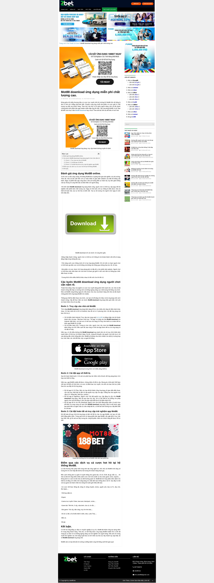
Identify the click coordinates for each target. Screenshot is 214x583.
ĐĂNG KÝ (136, 3)
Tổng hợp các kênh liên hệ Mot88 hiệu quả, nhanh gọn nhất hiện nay (141, 190)
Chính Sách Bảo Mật (136, 580)
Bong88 (137, 82)
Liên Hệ (146, 580)
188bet (137, 106)
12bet (135, 90)
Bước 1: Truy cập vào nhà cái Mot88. (76, 160)
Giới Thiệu (126, 580)
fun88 (135, 102)
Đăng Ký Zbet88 (113, 562)
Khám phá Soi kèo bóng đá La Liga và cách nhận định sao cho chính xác (141, 155)
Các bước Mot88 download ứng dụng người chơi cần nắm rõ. (81, 158)
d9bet (136, 94)
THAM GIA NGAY (147, 3)
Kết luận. (66, 168)
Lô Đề (86, 570)
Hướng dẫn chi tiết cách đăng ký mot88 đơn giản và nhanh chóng (142, 183)
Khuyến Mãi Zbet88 (114, 568)
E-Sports (86, 564)
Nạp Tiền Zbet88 (113, 564)
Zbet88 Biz (65, 98)
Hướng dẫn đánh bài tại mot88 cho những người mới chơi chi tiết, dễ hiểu (143, 176)
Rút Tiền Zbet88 (113, 566)
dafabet (135, 87)
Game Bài (87, 568)
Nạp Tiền (80, 9)
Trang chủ (64, 9)
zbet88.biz (72, 580)
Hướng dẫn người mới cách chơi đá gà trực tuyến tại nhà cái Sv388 (142, 141)
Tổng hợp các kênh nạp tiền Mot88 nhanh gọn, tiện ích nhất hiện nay (142, 197)
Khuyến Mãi (97, 9)
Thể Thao (87, 562)
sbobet (135, 114)
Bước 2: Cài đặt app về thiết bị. (74, 162)
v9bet (135, 112)
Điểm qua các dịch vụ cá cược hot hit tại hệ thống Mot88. (80, 166)
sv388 (134, 117)
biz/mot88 (99, 317)
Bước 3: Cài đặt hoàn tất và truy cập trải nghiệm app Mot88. (82, 164)
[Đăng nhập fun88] (131, 34)
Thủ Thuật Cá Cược (109, 9)
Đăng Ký (72, 9)
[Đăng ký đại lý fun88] (83, 19)
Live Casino (87, 566)
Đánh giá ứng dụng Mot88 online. (73, 156)
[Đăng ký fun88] (140, 57)
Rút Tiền (88, 9)
